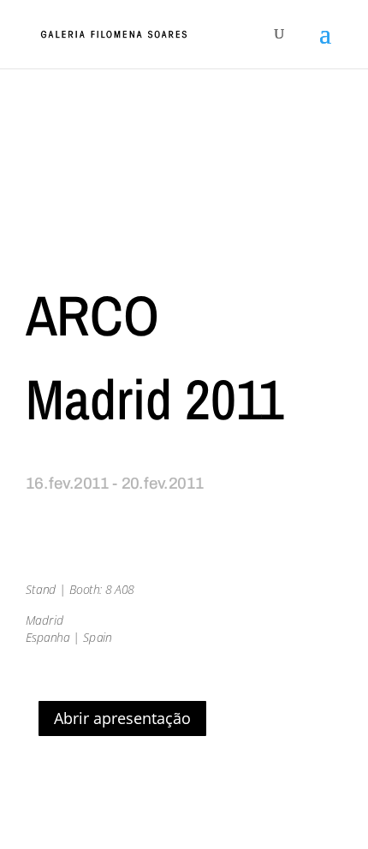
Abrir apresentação (122, 718)
